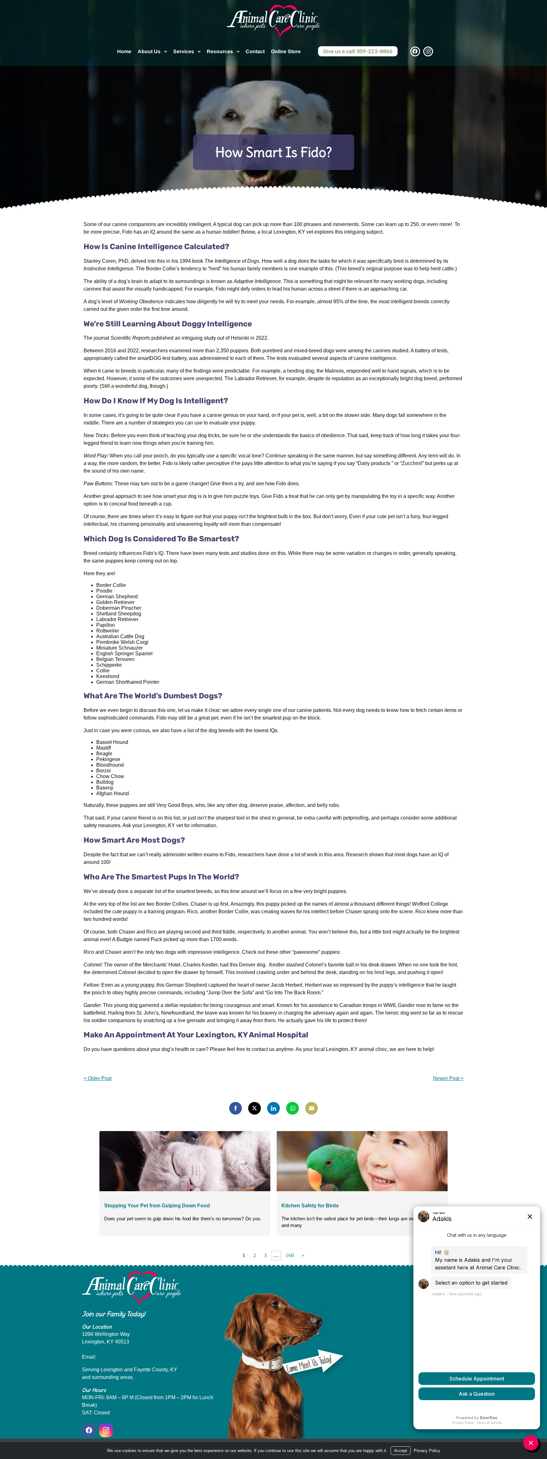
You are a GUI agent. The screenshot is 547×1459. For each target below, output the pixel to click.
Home (124, 51)
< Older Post (97, 1078)
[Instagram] (428, 51)
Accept (400, 1450)
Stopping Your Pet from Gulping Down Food (157, 1205)
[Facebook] (415, 51)
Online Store (286, 51)
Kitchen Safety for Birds (310, 1205)
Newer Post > (448, 1078)
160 (290, 1255)
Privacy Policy (427, 1450)
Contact (255, 51)
